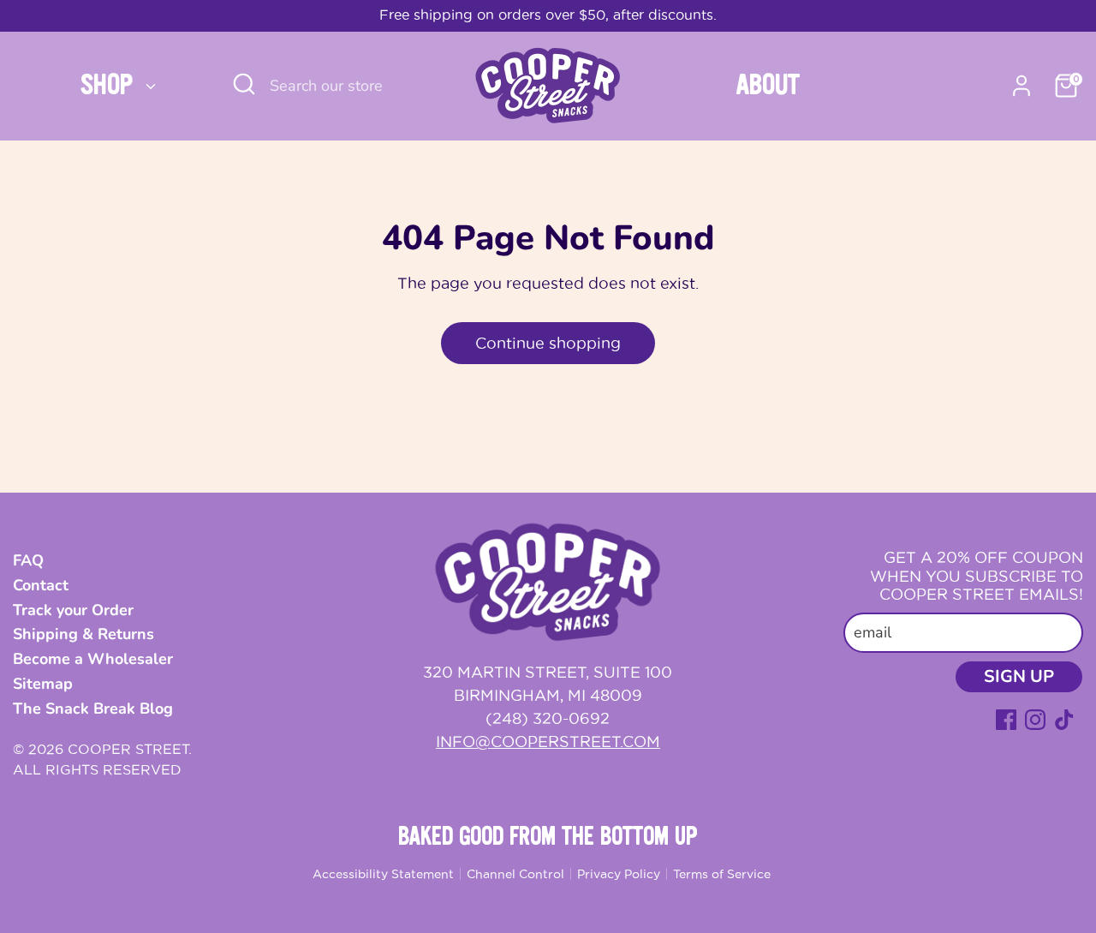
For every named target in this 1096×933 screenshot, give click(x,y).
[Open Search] (244, 84)
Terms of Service (722, 874)
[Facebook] (1006, 719)
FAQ (28, 560)
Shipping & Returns (83, 634)
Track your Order (73, 610)
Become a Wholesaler (93, 659)
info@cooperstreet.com (548, 741)
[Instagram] (1035, 719)
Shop (110, 85)
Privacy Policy (618, 874)
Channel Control (515, 874)
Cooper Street (128, 749)
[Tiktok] (1064, 719)
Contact (40, 585)
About (768, 85)
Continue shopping (548, 343)
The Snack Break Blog (93, 708)
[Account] (1021, 86)
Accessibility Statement (383, 874)
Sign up (1019, 676)
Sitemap (43, 683)
